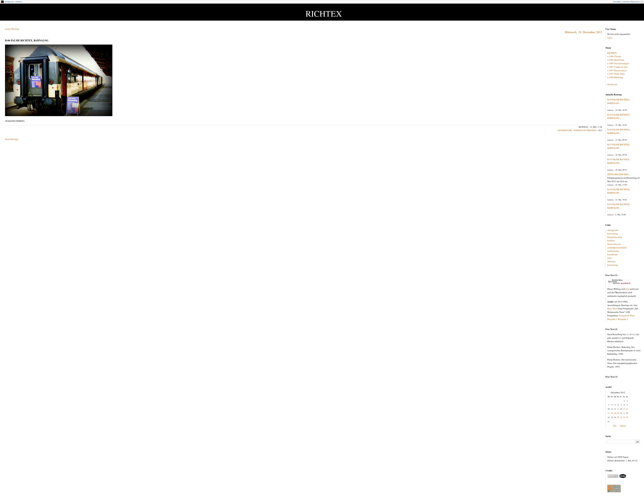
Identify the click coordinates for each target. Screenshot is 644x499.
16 (627, 409)
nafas (609, 257)
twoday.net (9, 2)
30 (627, 417)
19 (615, 413)
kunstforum (612, 254)
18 (612, 413)
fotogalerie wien (614, 236)
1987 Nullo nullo (617, 73)
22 (624, 413)
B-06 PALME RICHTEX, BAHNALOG (26, 40)
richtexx (18, 2)
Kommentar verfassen (585, 130)
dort (627, 288)
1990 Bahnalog (616, 77)
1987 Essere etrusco (618, 70)
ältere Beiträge (11, 139)
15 (624, 409)
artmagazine (612, 230)
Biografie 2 (623, 319)
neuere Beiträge (12, 28)
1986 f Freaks (615, 56)
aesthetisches (613, 251)
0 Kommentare (564, 130)
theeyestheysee (614, 243)
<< (641, 2)
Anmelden (617, 2)
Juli (614, 425)
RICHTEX (324, 13)
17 (609, 413)
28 (621, 417)
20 (618, 413)
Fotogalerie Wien (627, 315)
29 (624, 417)
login (609, 37)
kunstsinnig (612, 233)
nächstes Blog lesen (631, 2)
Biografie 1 (612, 319)
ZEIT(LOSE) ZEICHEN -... (619, 174)
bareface (611, 240)
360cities (611, 261)
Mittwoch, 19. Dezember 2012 (583, 32)
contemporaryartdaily (617, 247)
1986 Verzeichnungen (619, 63)
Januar (623, 425)
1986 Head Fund (616, 59)
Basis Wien (612, 308)
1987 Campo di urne (618, 66)
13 (618, 409)
